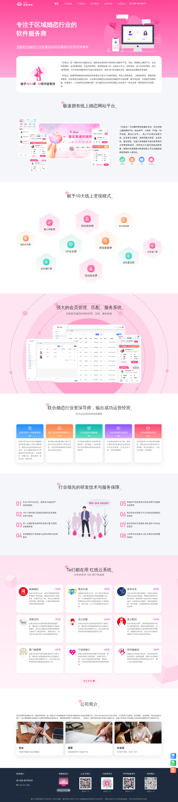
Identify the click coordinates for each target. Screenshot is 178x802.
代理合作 (122, 3)
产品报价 (81, 3)
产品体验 (68, 3)
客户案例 (95, 3)
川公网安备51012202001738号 (45, 799)
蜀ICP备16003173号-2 (71, 799)
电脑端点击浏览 (63, 790)
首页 (56, 3)
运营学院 (108, 3)
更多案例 (87, 680)
